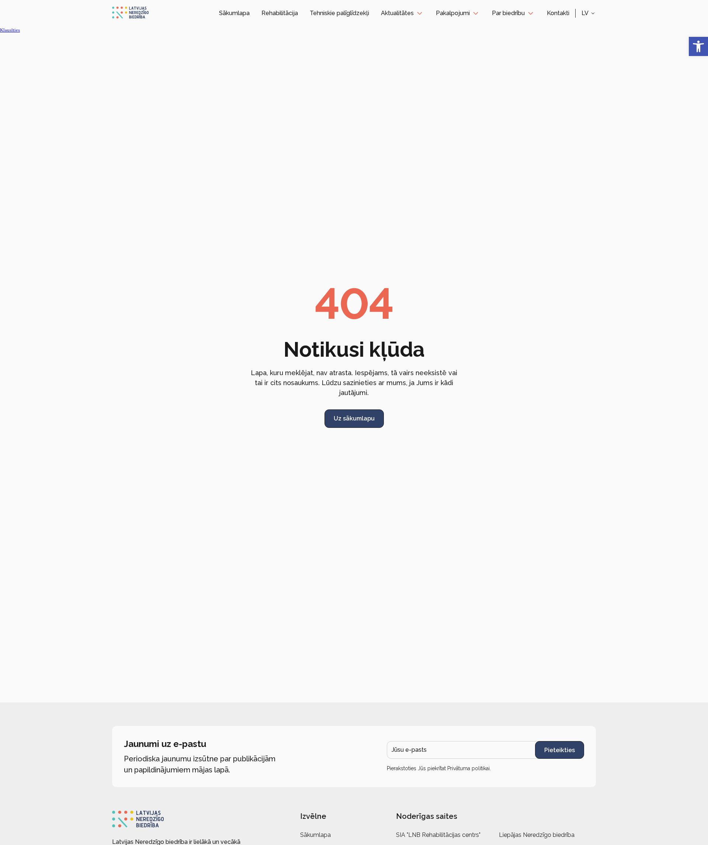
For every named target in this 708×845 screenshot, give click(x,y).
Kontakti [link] (558, 13)
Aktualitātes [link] (397, 13)
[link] (698, 46)
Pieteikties (559, 750)
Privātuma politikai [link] (468, 768)
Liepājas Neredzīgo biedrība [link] (537, 834)
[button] (589, 13)
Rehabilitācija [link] (279, 13)
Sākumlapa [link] (234, 13)
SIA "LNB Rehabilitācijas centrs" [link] (438, 834)
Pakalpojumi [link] (453, 13)
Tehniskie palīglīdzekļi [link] (339, 13)
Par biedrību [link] (508, 13)
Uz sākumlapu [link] (354, 418)
